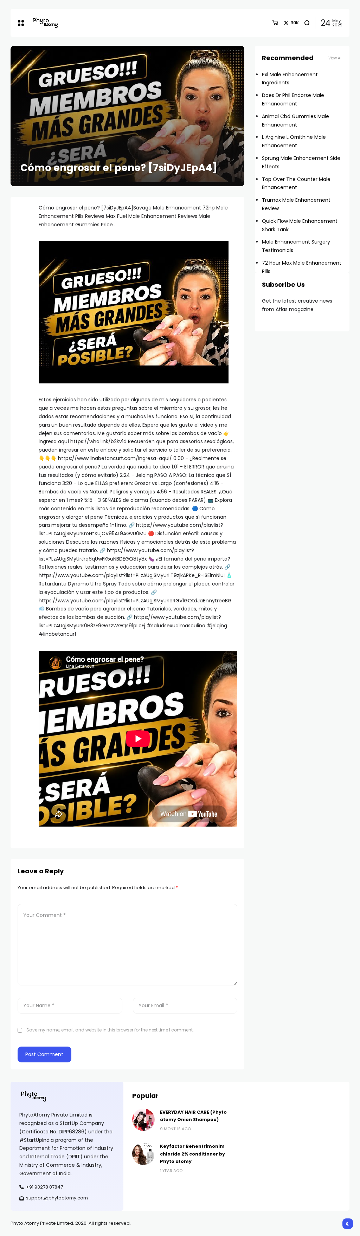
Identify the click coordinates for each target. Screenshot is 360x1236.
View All (335, 58)
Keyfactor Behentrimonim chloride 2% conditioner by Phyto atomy (192, 1153)
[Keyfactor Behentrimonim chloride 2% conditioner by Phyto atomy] (143, 1154)
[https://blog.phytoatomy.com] (45, 22)
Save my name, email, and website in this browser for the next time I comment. (110, 1030)
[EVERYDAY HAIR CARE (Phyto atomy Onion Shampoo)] (143, 1119)
